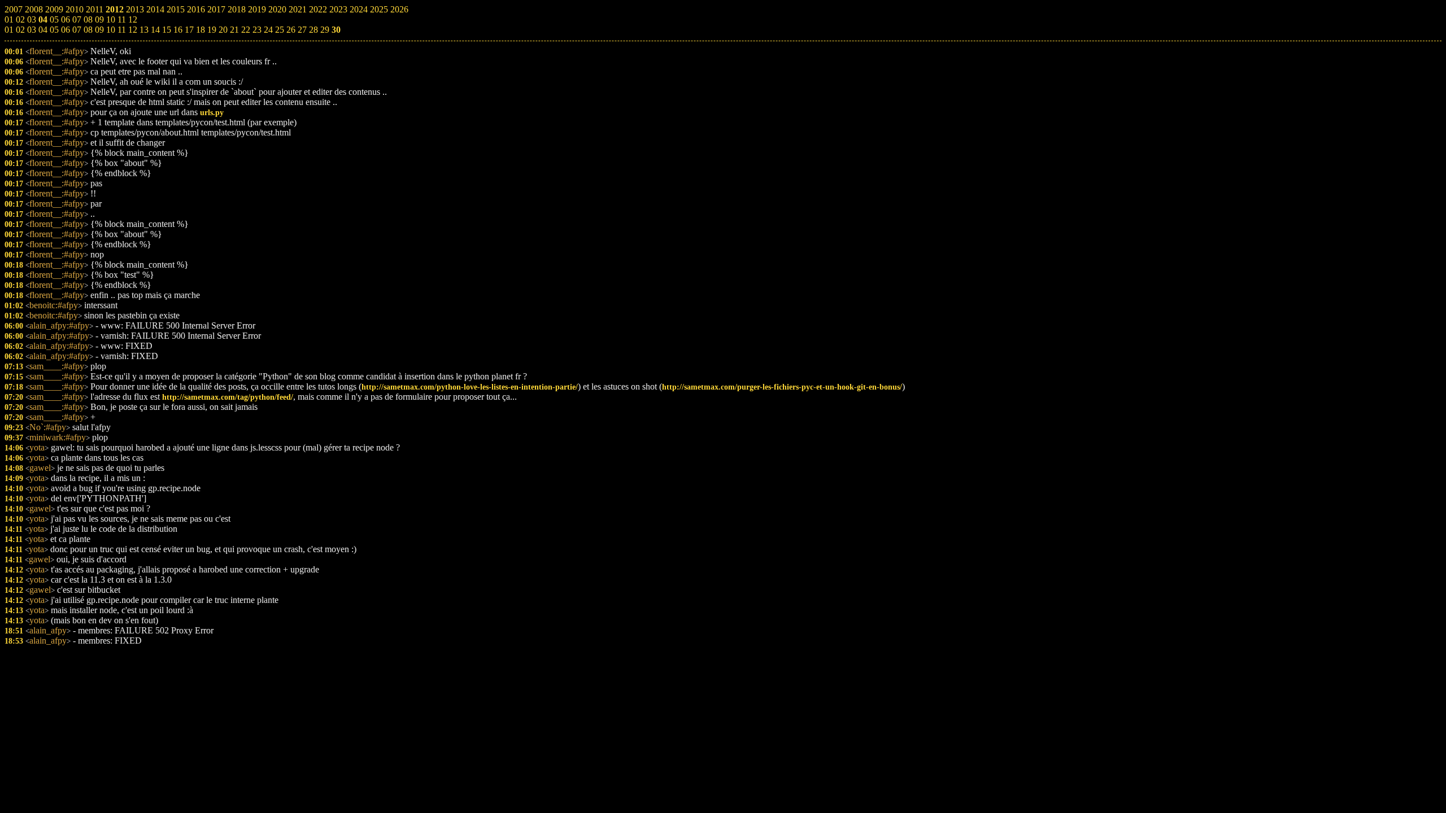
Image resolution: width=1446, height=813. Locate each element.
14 (155, 29)
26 (290, 29)
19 (211, 29)
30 (336, 29)
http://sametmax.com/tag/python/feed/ (227, 396)
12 (132, 29)
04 (42, 29)
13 (144, 29)
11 (121, 29)
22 (245, 29)
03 (31, 29)
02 (20, 29)
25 (279, 29)
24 (268, 29)
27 (302, 29)
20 (223, 29)
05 (54, 29)
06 (65, 29)
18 (200, 29)
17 (189, 29)
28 (313, 29)
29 (324, 29)
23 (257, 29)
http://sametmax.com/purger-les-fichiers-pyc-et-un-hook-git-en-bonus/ (782, 386)
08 (88, 29)
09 (99, 29)
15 (166, 29)
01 (9, 29)
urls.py (212, 112)
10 (110, 29)
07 (76, 29)
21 (234, 29)
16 (177, 29)
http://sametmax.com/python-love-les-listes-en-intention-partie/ (470, 386)
